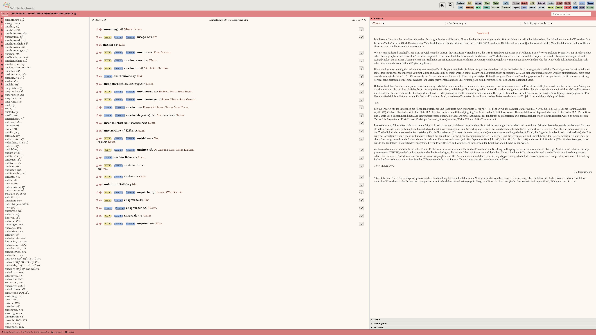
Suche (377, 319)
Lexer (117, 37)
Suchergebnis (380, 323)
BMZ (106, 37)
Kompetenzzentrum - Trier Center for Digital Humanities (26, 332)
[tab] (483, 18)
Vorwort (377, 23)
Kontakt (71, 332)
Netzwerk (379, 327)
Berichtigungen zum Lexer (537, 23)
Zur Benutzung (456, 23)
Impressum (58, 332)
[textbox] (571, 14)
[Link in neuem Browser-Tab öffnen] (109, 37)
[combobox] (571, 14)
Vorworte (378, 18)
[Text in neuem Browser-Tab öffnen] (383, 23)
